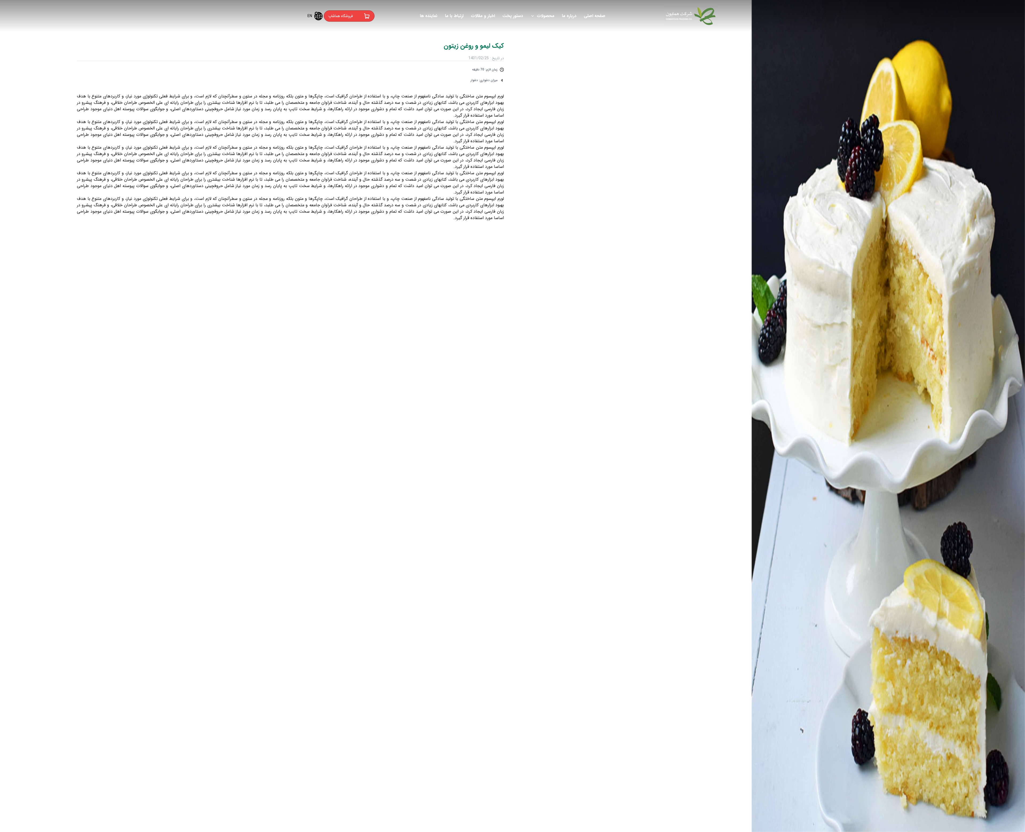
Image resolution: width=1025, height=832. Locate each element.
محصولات (545, 16)
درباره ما (569, 16)
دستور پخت (512, 16)
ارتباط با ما (454, 16)
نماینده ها (428, 16)
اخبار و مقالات (483, 16)
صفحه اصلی (594, 16)
